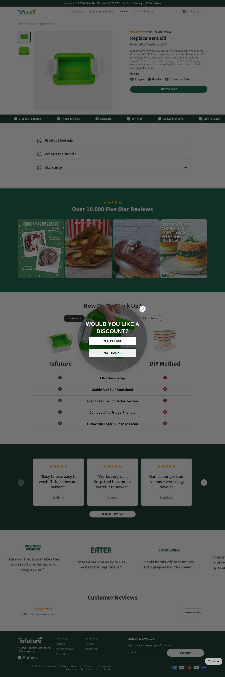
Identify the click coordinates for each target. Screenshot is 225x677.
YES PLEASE (112, 341)
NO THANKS (113, 353)
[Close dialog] (143, 309)
